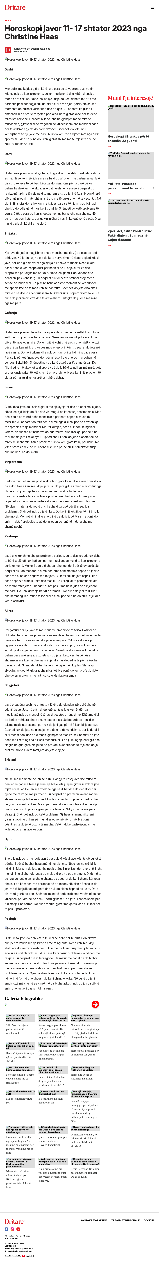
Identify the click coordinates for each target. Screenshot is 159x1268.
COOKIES (148, 1220)
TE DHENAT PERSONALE (125, 1220)
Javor (8, 21)
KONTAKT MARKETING (93, 1220)
